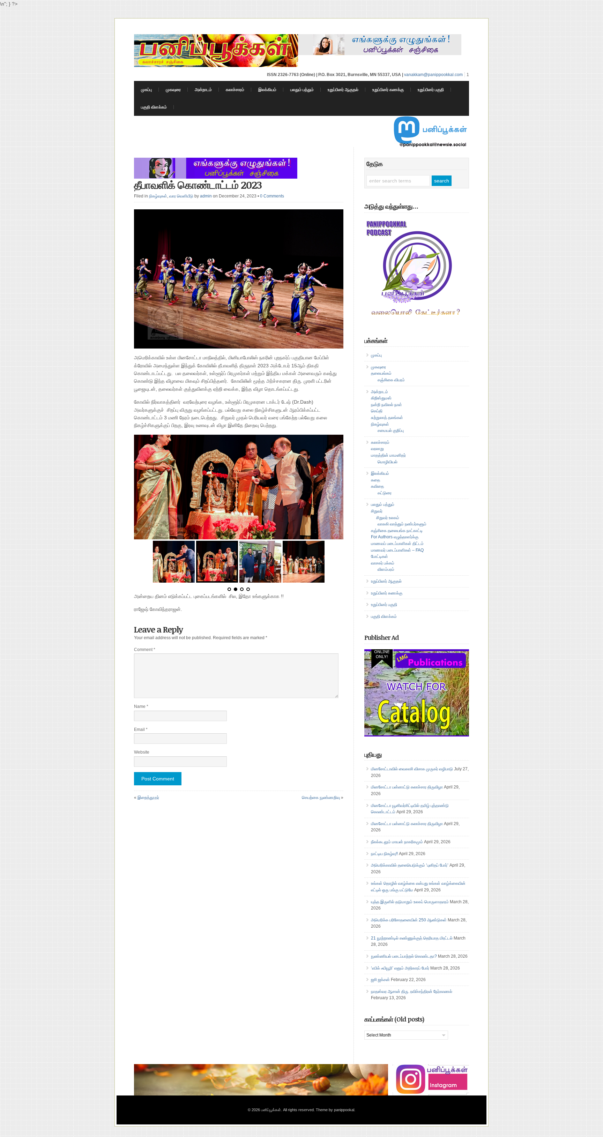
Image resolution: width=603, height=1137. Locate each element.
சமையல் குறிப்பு (391, 430)
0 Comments (272, 196)
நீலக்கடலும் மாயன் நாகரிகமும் (397, 841)
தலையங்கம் (381, 373)
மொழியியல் (387, 461)
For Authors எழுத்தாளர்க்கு (394, 536)
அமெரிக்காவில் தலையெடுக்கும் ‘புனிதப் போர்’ (409, 865)
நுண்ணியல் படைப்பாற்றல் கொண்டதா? (404, 956)
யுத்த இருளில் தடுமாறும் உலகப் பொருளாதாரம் (410, 901)
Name (141, 706)
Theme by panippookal (335, 1110)
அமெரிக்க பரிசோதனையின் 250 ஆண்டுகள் (409, 920)
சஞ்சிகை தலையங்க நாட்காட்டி (397, 530)
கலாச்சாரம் (235, 89)
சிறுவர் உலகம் (387, 517)
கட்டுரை (385, 493)
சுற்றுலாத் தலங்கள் (387, 417)
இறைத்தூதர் (148, 797)
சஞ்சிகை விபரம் (391, 379)
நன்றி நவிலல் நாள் (386, 404)
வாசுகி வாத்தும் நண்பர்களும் (402, 524)
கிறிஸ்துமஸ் (381, 398)
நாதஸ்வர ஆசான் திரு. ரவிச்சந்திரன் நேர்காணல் (411, 991)
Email (141, 729)
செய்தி (376, 411)
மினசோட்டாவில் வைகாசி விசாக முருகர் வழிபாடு (412, 768)
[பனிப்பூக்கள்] (216, 65)
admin (206, 196)
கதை (375, 480)
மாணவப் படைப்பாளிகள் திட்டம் (397, 543)
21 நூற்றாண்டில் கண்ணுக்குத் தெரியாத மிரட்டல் (412, 938)
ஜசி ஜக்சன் (380, 979)
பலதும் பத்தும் (302, 89)
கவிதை (377, 486)
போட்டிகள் (379, 556)
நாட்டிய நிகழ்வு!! (384, 853)
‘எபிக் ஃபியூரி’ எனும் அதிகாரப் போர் (400, 968)
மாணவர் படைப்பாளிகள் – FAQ (397, 550)
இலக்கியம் (267, 89)
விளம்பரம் (386, 569)
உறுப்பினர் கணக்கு (388, 89)
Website (141, 752)
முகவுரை (173, 89)
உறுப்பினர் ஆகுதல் (343, 89)
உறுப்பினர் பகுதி (431, 89)
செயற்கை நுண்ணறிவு (321, 797)
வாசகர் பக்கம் (382, 563)
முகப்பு (146, 89)
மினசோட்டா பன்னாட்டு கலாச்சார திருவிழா (407, 787)
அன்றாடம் (203, 89)
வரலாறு (377, 448)
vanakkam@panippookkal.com (433, 74)
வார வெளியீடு (181, 196)
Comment (144, 649)
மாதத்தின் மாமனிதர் (388, 455)
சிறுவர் (376, 511)
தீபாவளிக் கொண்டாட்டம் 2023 (198, 185)
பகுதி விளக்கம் (154, 107)
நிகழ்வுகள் (158, 196)
